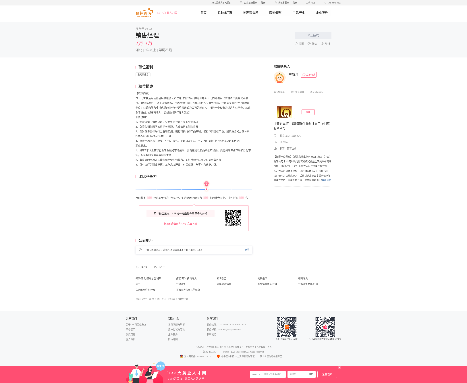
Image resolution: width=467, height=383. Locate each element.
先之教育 (260, 347)
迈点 (269, 347)
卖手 (138, 284)
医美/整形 (275, 12)
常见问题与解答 (176, 324)
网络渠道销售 (224, 284)
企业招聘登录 (250, 2)
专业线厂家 (224, 12)
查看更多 (326, 180)
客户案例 (130, 339)
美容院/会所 (250, 12)
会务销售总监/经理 (308, 284)
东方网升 (200, 347)
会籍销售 (181, 284)
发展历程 (130, 334)
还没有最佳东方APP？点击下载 (180, 223)
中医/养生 (299, 12)
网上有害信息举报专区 (271, 356)
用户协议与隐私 (176, 329)
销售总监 (221, 278)
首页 (204, 12)
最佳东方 (239, 347)
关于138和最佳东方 (136, 324)
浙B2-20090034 (210, 352)
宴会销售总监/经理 (267, 284)
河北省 (171, 299)
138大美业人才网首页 (221, 2)
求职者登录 (283, 2)
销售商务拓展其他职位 (188, 289)
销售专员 (303, 278)
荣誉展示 (130, 329)
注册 (263, 2)
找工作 (161, 299)
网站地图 (173, 339)
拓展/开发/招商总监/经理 (148, 278)
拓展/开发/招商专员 (186, 278)
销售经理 (262, 278)
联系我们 (211, 334)
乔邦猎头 (250, 347)
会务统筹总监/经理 (145, 289)
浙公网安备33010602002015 (197, 356)
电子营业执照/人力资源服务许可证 (238, 356)
